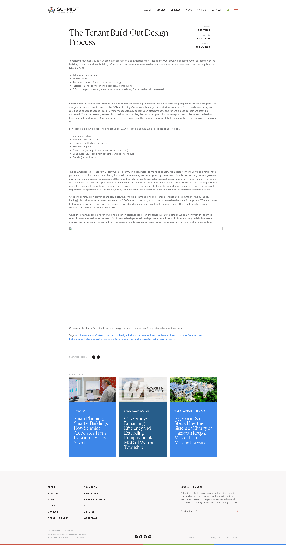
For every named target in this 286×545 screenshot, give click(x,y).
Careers (201, 9)
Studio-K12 (130, 410)
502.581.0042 (69, 530)
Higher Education (94, 499)
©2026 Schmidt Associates (199, 538)
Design (123, 335)
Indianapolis (76, 338)
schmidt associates (141, 338)
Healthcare (91, 493)
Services (176, 9)
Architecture (82, 335)
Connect (216, 9)
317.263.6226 (55, 530)
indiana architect (147, 335)
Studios (161, 9)
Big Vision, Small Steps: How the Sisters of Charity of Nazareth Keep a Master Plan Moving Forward (193, 430)
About (147, 9)
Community (90, 487)
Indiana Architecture (190, 335)
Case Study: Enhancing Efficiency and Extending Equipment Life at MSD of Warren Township (141, 433)
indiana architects (168, 335)
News (189, 9)
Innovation (203, 30)
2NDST (235, 538)
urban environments (164, 338)
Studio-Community (184, 410)
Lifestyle (90, 511)
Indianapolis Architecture (98, 338)
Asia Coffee (96, 335)
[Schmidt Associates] (63, 10)
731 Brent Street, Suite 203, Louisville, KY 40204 (66, 538)
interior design (121, 338)
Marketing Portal (59, 517)
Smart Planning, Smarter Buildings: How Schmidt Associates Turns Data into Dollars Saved (91, 430)
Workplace (91, 517)
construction (111, 335)
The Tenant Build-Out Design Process (118, 37)
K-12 (87, 505)
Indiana (132, 335)
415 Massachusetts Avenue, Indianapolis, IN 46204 (67, 534)
